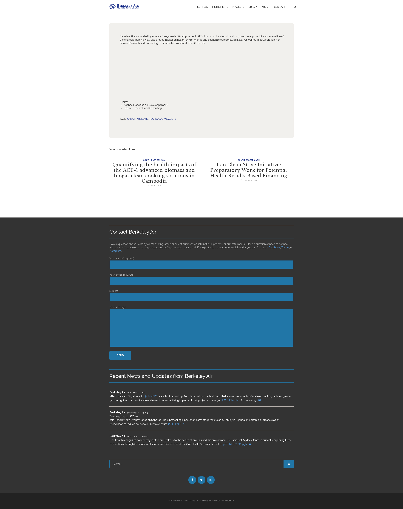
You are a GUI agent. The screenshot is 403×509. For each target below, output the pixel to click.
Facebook (274, 247)
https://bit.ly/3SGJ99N (233, 444)
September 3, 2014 (249, 180)
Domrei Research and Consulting (143, 108)
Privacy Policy (207, 500)
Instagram (115, 250)
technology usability (162, 119)
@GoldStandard (231, 400)
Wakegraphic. (229, 500)
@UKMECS (151, 396)
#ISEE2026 (174, 424)
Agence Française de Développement (145, 104)
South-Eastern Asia (154, 160)
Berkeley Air (117, 392)
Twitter (285, 247)
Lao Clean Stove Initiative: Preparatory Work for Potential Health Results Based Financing (248, 170)
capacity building (137, 119)
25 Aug (145, 413)
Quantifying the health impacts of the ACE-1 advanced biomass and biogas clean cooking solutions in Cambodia (154, 173)
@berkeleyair (133, 392)
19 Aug (145, 436)
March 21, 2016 (154, 186)
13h (143, 392)
